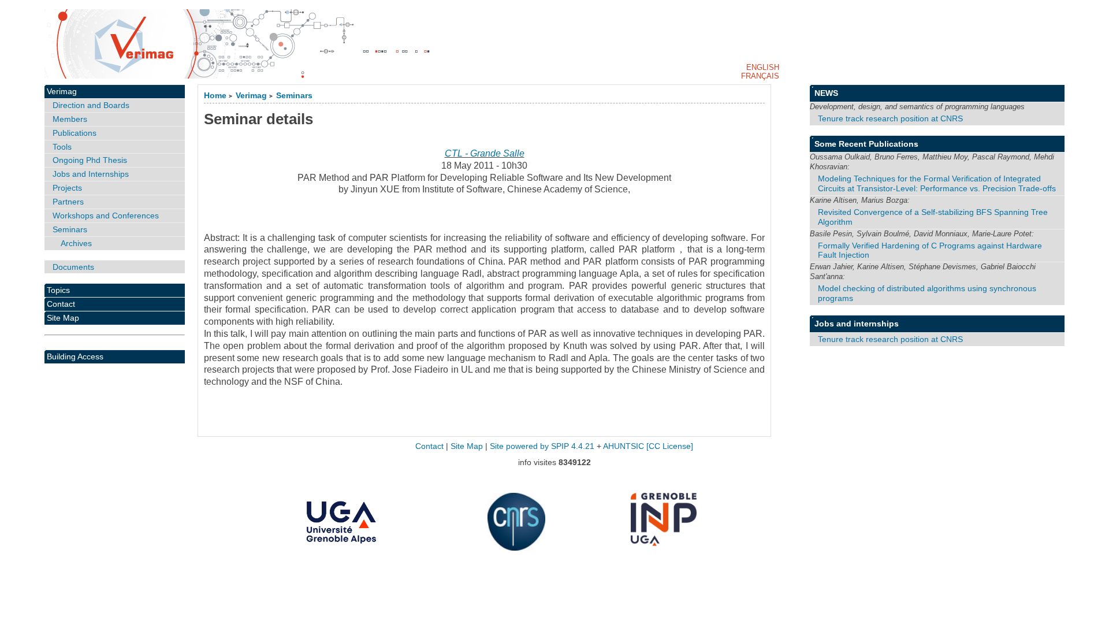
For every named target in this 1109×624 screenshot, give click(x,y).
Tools (62, 146)
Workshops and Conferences (106, 215)
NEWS (826, 93)
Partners (68, 201)
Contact (61, 304)
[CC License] (669, 446)
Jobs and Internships (91, 174)
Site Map (63, 317)
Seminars (294, 95)
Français (760, 76)
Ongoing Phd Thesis (90, 160)
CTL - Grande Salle (484, 153)
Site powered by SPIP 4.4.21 (542, 446)
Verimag (251, 95)
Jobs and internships (856, 323)
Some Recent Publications (866, 143)
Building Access (75, 356)
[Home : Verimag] (554, 44)
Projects (67, 187)
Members (70, 119)
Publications (74, 133)
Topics (58, 290)
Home (215, 95)
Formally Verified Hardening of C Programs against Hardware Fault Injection (930, 250)
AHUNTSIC (623, 446)
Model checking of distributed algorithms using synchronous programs (927, 293)
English (762, 67)
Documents (73, 267)
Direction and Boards (91, 105)
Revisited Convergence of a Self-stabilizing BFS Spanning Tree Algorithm (933, 216)
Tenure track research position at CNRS (890, 118)
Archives (76, 243)
